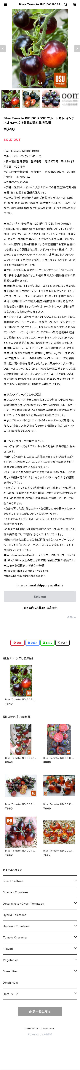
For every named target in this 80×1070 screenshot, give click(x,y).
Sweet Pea (10, 971)
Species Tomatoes (15, 892)
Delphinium (10, 982)
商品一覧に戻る (40, 1012)
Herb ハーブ (10, 993)
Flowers (8, 948)
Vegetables (11, 960)
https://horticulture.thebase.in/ (24, 575)
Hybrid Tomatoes (14, 914)
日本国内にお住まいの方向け (40, 607)
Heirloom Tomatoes (16, 926)
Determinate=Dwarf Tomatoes (23, 903)
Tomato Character (15, 937)
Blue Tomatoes (13, 881)
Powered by (36, 1034)
